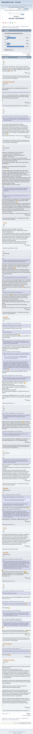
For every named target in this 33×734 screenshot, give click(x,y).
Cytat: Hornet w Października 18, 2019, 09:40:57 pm (12, 559)
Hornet (5, 223)
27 (9, 54)
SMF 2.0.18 (11, 731)
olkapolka (5, 317)
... (8, 54)
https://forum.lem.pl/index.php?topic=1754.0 (12, 669)
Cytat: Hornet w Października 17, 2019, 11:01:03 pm (12, 375)
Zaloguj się (16, 7)
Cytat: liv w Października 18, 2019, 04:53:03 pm (11, 509)
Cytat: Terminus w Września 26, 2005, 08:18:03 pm (12, 620)
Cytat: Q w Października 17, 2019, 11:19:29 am (11, 351)
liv (3, 146)
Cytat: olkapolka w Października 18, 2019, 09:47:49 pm (13, 590)
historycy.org (27, 236)
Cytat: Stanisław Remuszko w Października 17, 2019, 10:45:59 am (15, 115)
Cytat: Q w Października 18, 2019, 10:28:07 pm (11, 648)
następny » (29, 715)
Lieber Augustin (7, 644)
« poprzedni (24, 715)
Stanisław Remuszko (9, 82)
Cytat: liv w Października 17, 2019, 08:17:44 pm (11, 323)
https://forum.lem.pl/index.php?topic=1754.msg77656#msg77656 (16, 92)
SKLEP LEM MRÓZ (16, 18)
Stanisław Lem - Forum (11, 2)
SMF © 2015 (16, 731)
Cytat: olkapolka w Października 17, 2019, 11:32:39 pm (13, 413)
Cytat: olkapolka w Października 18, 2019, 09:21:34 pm (13, 601)
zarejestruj (22, 7)
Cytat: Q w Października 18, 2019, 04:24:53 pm (11, 494)
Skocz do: (16, 723)
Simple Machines (22, 731)
